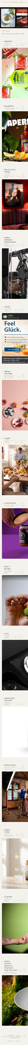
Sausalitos (11, 5)
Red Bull (4, 5)
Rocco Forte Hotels (20, 5)
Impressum (10, 1041)
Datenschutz (17, 1041)
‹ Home (21, 1)
